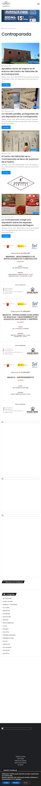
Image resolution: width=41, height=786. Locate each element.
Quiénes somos (20, 756)
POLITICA (6, 632)
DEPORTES (6, 610)
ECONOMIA (6, 614)
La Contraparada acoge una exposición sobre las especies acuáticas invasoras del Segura (17, 222)
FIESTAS (5, 620)
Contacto (20, 765)
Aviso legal (20, 758)
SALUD (5, 641)
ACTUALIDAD (7, 598)
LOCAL (5, 626)
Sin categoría (7, 647)
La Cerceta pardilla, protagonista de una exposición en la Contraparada (20, 115)
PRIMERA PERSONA (9, 635)
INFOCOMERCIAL (8, 623)
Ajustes (25, 782)
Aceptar (6, 782)
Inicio (4, 28)
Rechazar (16, 782)
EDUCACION (7, 617)
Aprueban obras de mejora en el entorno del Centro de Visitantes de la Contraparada (20, 71)
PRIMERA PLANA (8, 638)
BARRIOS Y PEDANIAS (10, 604)
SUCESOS (6, 653)
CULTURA (6, 607)
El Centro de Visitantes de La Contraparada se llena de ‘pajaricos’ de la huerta (20, 159)
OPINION (5, 629)
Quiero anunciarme (20, 762)
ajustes (18, 779)
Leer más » (6, 85)
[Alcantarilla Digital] (6, 4)
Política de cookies (20, 760)
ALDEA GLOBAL (8, 601)
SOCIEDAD (6, 650)
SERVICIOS (6, 644)
